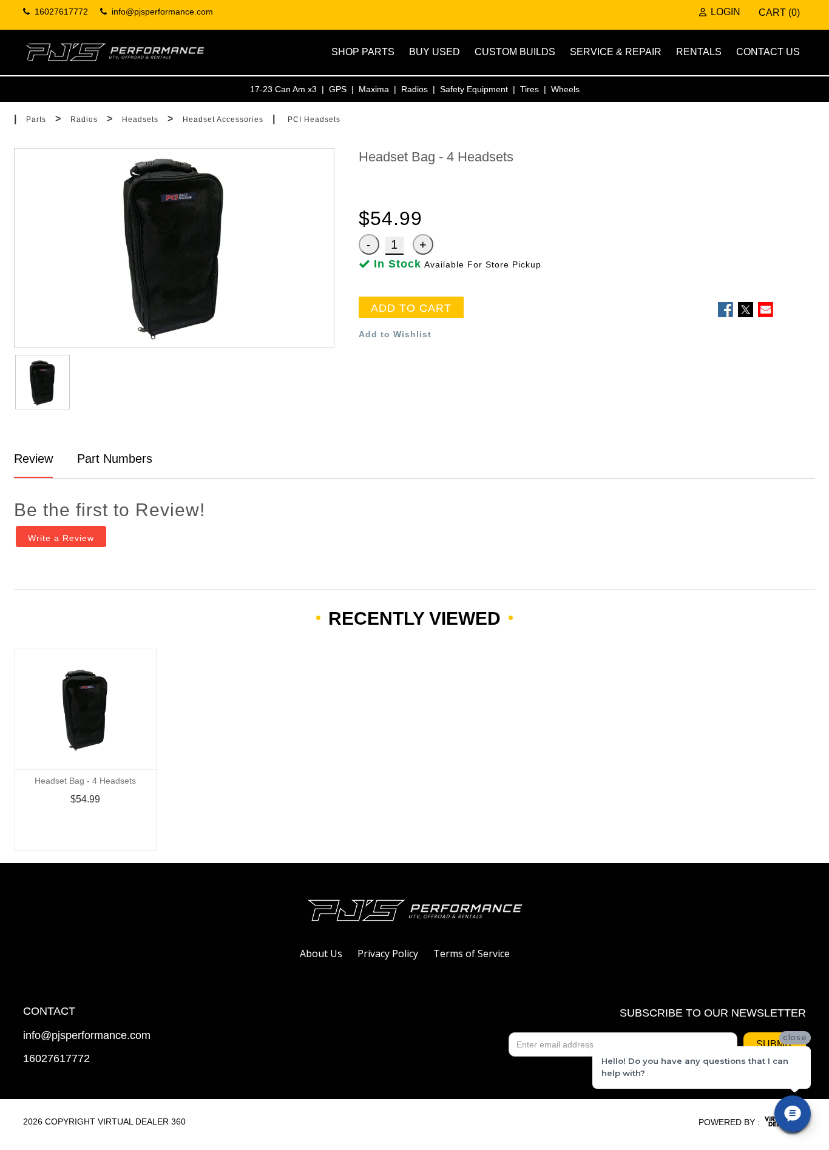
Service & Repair (616, 52)
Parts (36, 119)
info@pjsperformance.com (87, 1035)
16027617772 (56, 1058)
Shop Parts (362, 52)
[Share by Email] (765, 309)
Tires (529, 89)
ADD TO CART (411, 308)
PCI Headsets (314, 119)
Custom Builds (515, 52)
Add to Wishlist (395, 334)
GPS (338, 89)
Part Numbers (112, 458)
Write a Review (61, 538)
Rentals (699, 52)
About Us (321, 953)
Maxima (374, 89)
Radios (414, 89)
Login (725, 12)
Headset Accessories (223, 119)
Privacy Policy (387, 953)
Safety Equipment (474, 89)
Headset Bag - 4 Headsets (85, 780)
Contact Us (768, 52)
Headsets (140, 119)
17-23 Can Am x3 (283, 89)
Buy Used (434, 52)
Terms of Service (471, 953)
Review (33, 458)
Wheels (565, 89)
